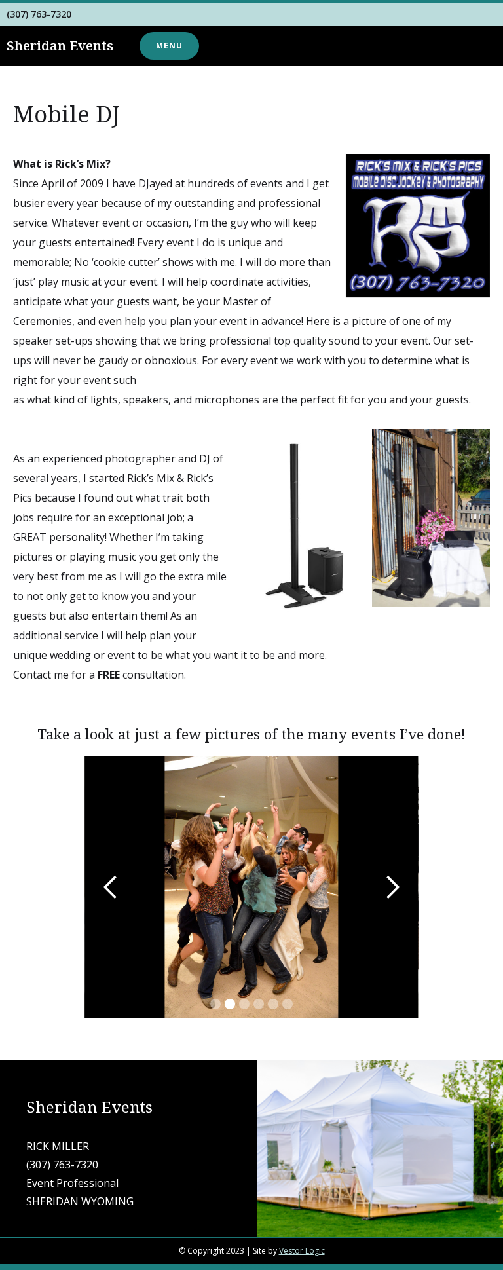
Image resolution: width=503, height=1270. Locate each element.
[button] (169, 46)
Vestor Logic (302, 1250)
